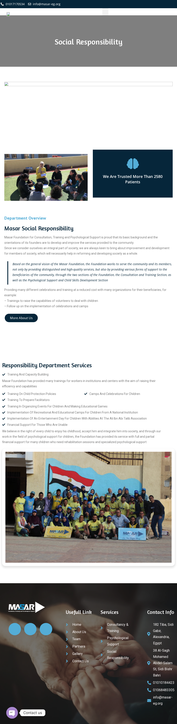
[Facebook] (123, 4)
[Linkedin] (132, 4)
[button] (105, 11)
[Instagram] (141, 4)
